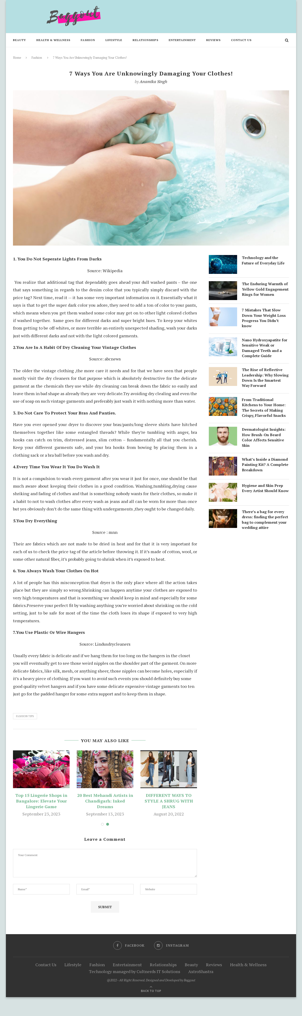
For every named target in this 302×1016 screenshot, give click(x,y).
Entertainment (182, 40)
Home (17, 57)
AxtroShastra (200, 971)
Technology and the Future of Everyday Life (263, 260)
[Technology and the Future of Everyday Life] (223, 259)
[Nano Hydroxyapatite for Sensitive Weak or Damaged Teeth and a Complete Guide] (223, 341)
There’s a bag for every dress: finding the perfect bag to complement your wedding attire (265, 519)
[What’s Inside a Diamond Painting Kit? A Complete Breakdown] (223, 460)
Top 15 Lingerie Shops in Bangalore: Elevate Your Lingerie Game (41, 800)
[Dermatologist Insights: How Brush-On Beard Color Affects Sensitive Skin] (223, 430)
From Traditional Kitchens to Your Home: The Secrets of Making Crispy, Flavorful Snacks (264, 407)
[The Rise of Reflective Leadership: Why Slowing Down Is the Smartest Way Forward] (223, 371)
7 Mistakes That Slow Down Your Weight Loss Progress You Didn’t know (264, 317)
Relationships (145, 40)
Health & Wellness (53, 40)
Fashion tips (25, 716)
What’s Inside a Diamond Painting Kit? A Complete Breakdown (265, 464)
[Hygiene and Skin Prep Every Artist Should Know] (223, 486)
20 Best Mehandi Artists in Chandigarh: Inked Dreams (105, 800)
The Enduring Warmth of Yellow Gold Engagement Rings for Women (265, 289)
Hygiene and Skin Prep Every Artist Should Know (265, 488)
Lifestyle (113, 40)
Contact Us (241, 40)
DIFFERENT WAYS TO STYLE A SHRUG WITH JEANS (169, 800)
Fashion (88, 40)
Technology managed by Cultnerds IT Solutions (134, 971)
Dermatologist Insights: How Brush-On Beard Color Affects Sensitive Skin (263, 437)
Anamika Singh (153, 81)
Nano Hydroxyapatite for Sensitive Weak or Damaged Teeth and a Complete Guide (264, 347)
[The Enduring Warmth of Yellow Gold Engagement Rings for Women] (223, 285)
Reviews (213, 40)
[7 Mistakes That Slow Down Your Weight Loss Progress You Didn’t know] (223, 311)
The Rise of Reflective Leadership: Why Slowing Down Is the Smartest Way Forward (265, 377)
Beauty (19, 40)
